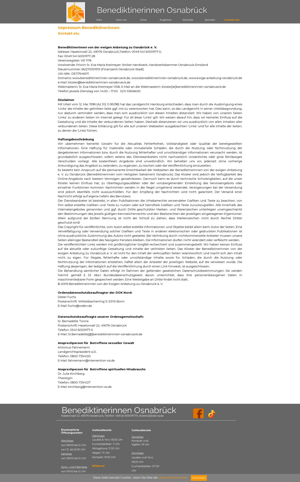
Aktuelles (187, 19)
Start (99, 19)
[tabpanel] (150, 219)
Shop (143, 19)
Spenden (210, 19)
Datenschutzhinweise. (173, 477)
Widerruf (98, 465)
